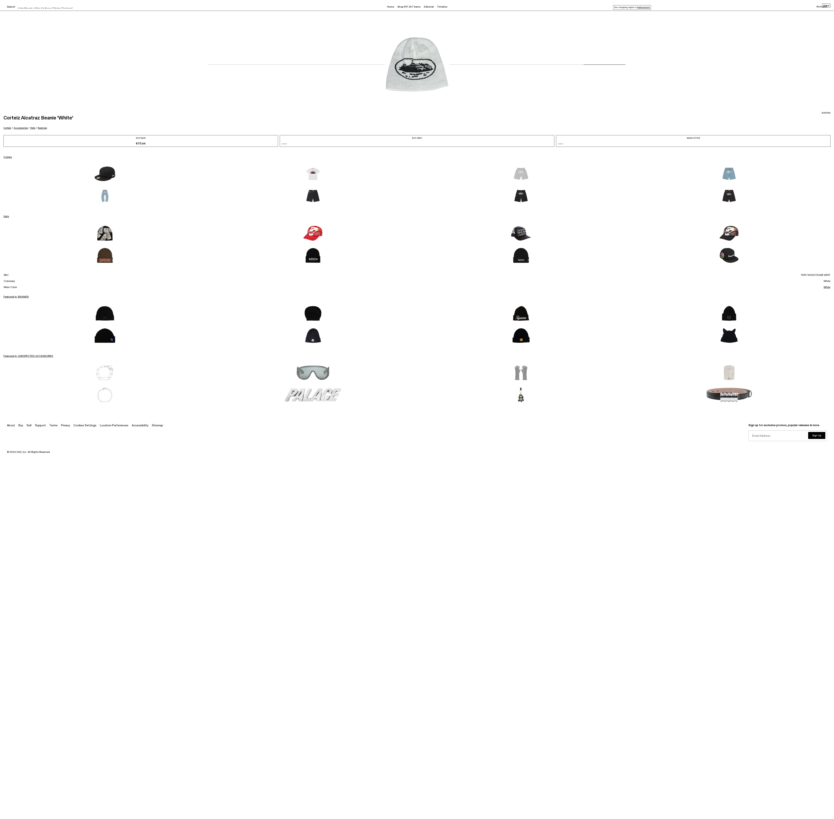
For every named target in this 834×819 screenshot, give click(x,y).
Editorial (429, 7)
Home (390, 7)
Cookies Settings (84, 425)
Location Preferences (114, 425)
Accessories (21, 128)
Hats (32, 128)
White (827, 287)
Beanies (42, 128)
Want (826, 6)
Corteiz (7, 128)
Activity (826, 113)
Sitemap (157, 425)
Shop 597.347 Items (408, 7)
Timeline (442, 7)
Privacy (65, 425)
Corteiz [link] (7, 157)
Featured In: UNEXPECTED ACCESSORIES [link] (28, 356)
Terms (53, 425)
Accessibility (140, 425)
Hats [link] (6, 216)
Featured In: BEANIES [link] (16, 297)
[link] (104, 173)
